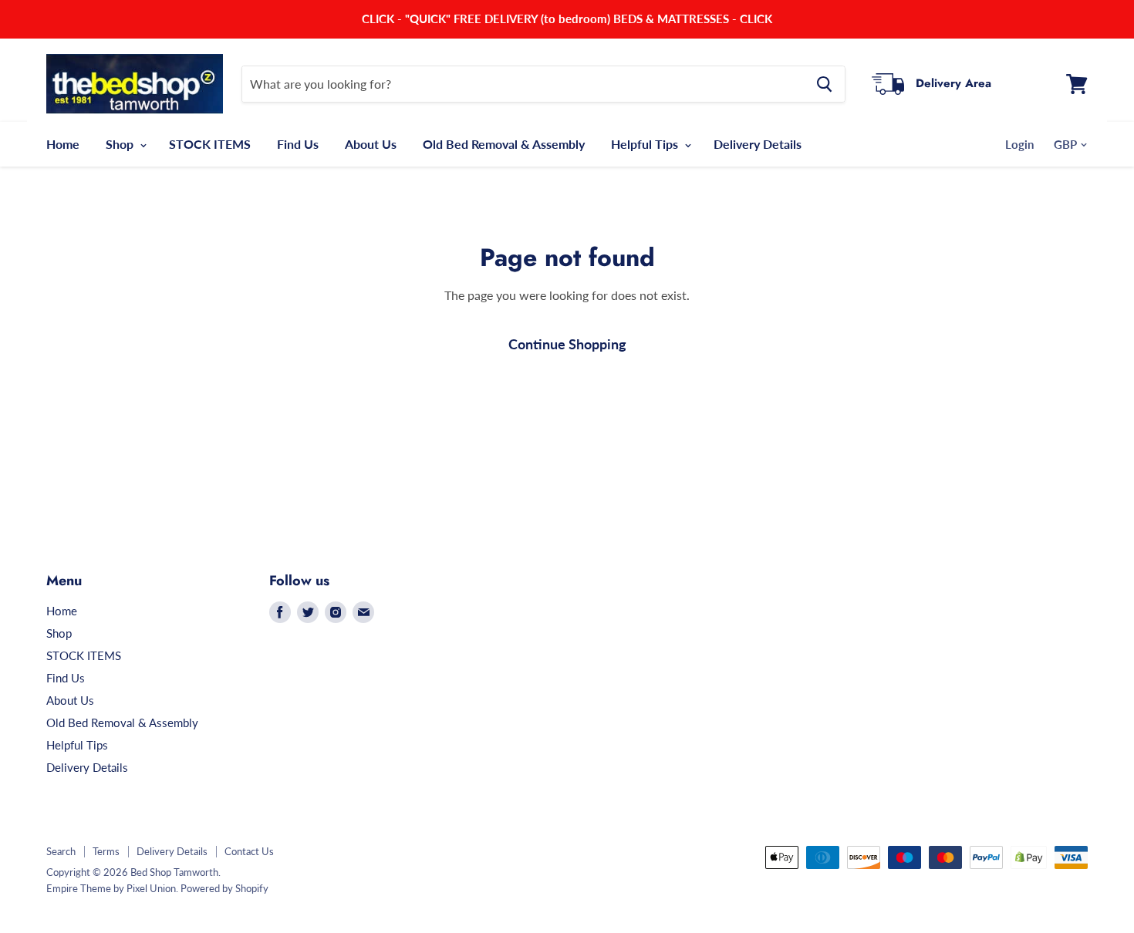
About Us (371, 143)
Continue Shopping (567, 343)
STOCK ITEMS (210, 143)
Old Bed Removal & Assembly (504, 143)
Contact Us (249, 851)
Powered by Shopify (224, 888)
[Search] (824, 84)
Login (1019, 144)
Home (62, 143)
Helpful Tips (646, 143)
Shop (121, 143)
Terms (106, 851)
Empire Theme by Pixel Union (111, 888)
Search (61, 851)
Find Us (298, 143)
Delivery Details (758, 143)
